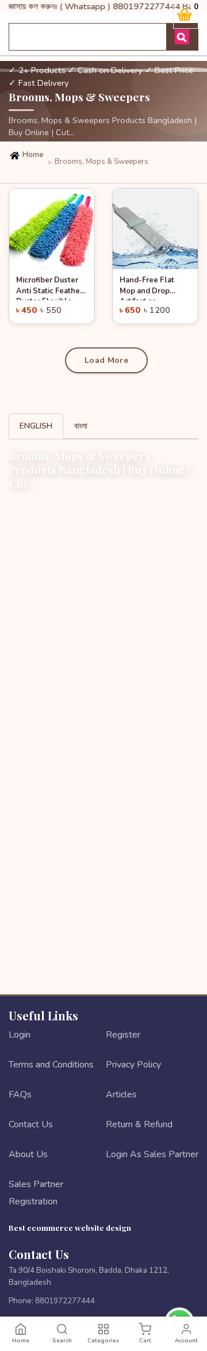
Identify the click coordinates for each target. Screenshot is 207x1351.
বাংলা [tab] (80, 425)
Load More (106, 360)
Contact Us (31, 1124)
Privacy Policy (133, 1064)
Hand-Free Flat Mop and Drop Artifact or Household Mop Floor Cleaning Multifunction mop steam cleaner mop (154, 287)
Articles (121, 1094)
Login (19, 1034)
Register (123, 1034)
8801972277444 (65, 1300)
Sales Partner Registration (36, 1193)
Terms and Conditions (51, 1064)
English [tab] (36, 425)
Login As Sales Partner (152, 1154)
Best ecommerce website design (70, 1227)
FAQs (20, 1094)
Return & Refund (139, 1124)
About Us (28, 1154)
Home (32, 155)
